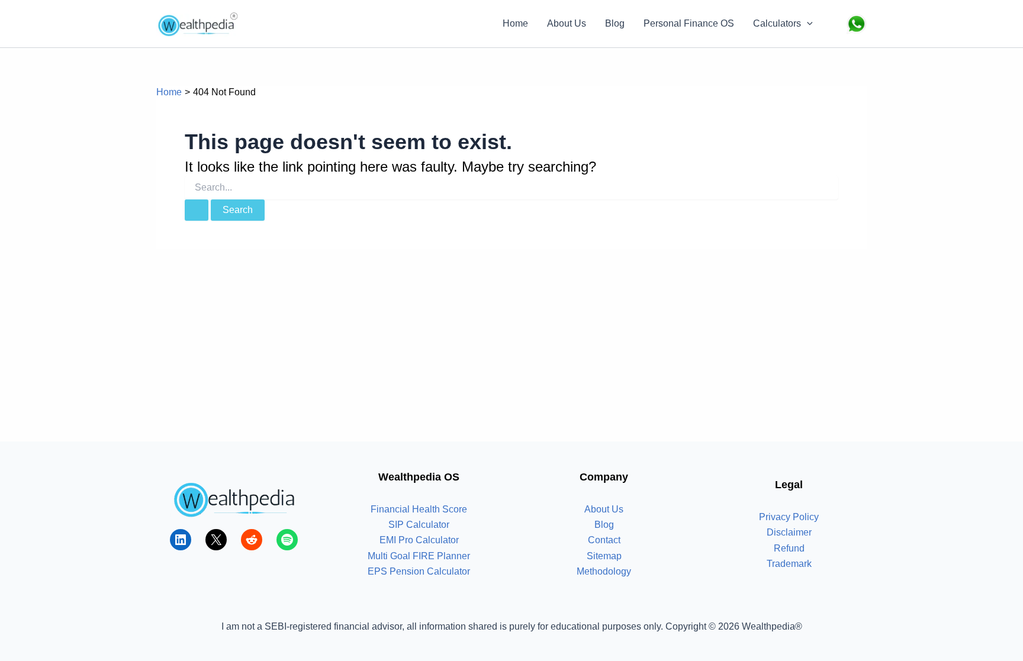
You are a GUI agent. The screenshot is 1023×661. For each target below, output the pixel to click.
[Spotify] (287, 539)
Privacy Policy (789, 517)
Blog (615, 23)
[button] (807, 23)
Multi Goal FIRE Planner (419, 556)
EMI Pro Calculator (419, 540)
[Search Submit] (196, 210)
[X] (216, 539)
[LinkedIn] (180, 539)
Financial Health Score (419, 509)
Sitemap (604, 556)
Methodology (604, 571)
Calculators (777, 23)
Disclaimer (789, 532)
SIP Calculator (418, 525)
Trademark (789, 564)
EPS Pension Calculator (419, 571)
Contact (604, 540)
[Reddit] (251, 539)
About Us (566, 23)
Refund (789, 548)
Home (515, 23)
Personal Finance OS (689, 23)
